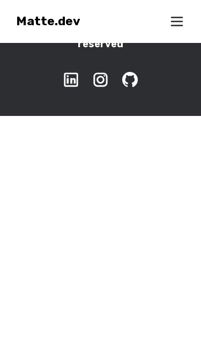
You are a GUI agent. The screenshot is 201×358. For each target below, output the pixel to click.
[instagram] (100, 79)
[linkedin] (71, 79)
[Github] (130, 79)
